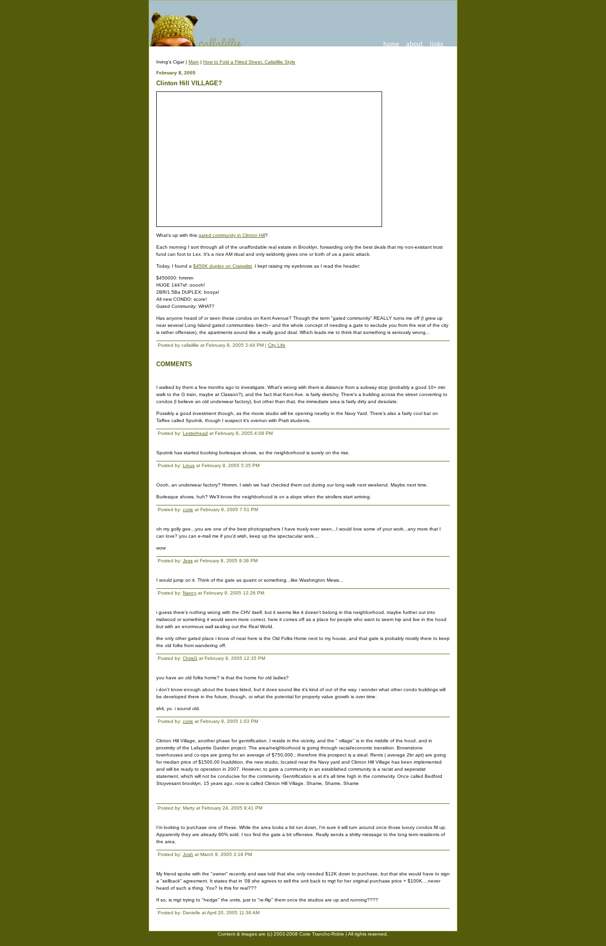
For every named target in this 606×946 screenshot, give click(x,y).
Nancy (189, 592)
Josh (188, 854)
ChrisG (190, 658)
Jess (188, 560)
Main (193, 61)
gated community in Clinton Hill (231, 235)
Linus (189, 465)
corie (188, 509)
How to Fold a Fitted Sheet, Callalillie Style (249, 61)
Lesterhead (195, 433)
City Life (276, 345)
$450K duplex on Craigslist (222, 266)
